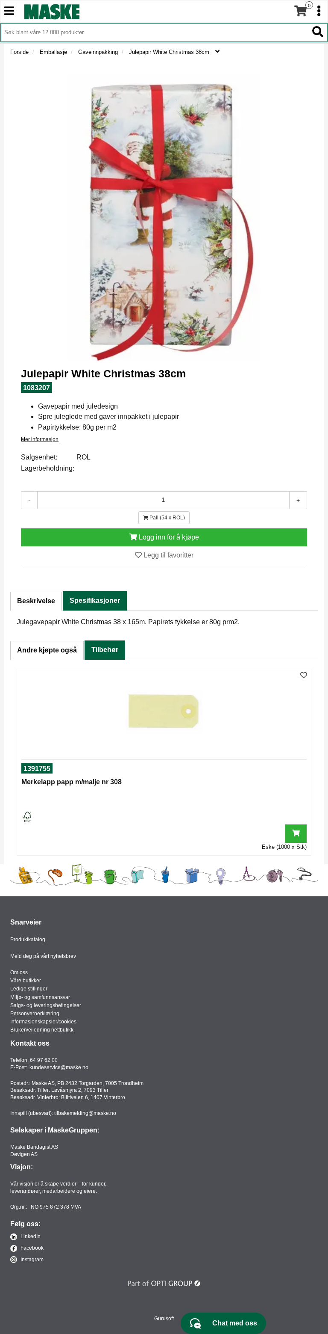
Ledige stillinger (28, 989)
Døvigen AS (24, 1154)
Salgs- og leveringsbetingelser (45, 1005)
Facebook (31, 1248)
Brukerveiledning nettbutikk (41, 1030)
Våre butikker (25, 981)
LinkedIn (30, 1236)
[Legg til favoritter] (303, 676)
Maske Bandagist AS (34, 1147)
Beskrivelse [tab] (36, 601)
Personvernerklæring (34, 1014)
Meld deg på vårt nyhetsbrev (43, 956)
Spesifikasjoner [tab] (95, 600)
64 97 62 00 (44, 1060)
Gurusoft (164, 1319)
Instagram (31, 1260)
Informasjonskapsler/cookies (43, 1022)
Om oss (19, 972)
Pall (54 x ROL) (166, 518)
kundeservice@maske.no (58, 1067)
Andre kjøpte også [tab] (47, 650)
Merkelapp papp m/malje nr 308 (71, 782)
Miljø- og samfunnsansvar (40, 997)
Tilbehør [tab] (104, 649)
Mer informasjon (40, 439)
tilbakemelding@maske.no (85, 1113)
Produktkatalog (27, 940)
